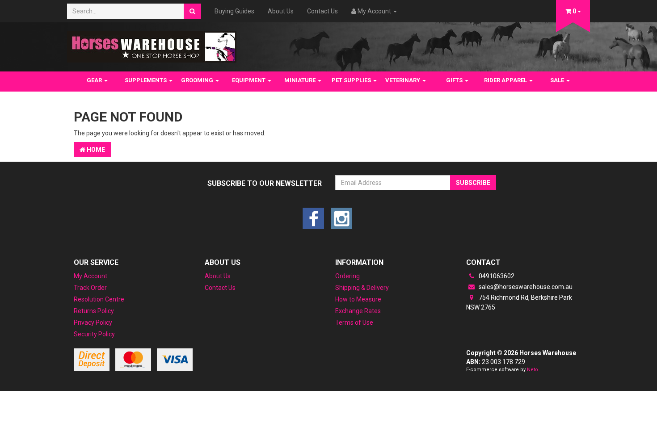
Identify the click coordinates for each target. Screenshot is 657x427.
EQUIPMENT (249, 80)
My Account (90, 276)
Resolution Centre (99, 299)
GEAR (95, 80)
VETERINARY (403, 80)
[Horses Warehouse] (151, 44)
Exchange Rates (358, 310)
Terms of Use (354, 322)
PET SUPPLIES (352, 80)
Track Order (90, 287)
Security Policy (94, 334)
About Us (281, 11)
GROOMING (198, 80)
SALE (557, 80)
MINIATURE (300, 80)
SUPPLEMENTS (146, 80)
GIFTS (455, 80)
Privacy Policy (93, 322)
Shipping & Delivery (362, 287)
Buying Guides (234, 11)
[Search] (192, 11)
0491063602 (495, 276)
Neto (532, 370)
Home (95, 149)
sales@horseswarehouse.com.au (525, 286)
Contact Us (322, 11)
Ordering (347, 276)
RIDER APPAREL (506, 80)
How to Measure (358, 299)
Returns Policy (94, 310)
